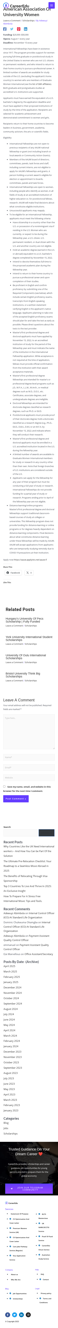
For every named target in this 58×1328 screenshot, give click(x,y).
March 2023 (10, 1099)
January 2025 (11, 982)
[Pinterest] (18, 29)
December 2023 (12, 1051)
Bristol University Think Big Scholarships (23, 675)
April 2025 (9, 966)
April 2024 (9, 1030)
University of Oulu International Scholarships (26, 656)
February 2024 (12, 1040)
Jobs (6, 1128)
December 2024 (12, 987)
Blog (6, 1122)
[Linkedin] (25, 29)
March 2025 (10, 971)
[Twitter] (11, 29)
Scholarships (28, 20)
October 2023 (11, 1062)
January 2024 (11, 1046)
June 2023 (9, 1083)
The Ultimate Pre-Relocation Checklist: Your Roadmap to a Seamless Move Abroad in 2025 (27, 866)
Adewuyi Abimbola (14, 913)
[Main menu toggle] (51, 5)
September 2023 (13, 1067)
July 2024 (9, 1014)
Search (7, 827)
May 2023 (9, 1089)
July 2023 (9, 1078)
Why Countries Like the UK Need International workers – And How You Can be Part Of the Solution (29, 851)
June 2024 (9, 1019)
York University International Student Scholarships (29, 638)
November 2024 (13, 992)
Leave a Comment (12, 20)
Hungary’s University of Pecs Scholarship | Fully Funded (24, 620)
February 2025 (12, 976)
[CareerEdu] (16, 5)
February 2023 (12, 1105)
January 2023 (11, 1110)
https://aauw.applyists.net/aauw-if (30, 559)
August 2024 (11, 1009)
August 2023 (11, 1073)
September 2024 (13, 1003)
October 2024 (11, 998)
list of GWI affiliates (41, 84)
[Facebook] (4, 29)
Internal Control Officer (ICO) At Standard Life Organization (27, 927)
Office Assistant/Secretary (38, 954)
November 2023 (13, 1057)
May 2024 (9, 1025)
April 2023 (9, 1094)
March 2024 (10, 1035)
